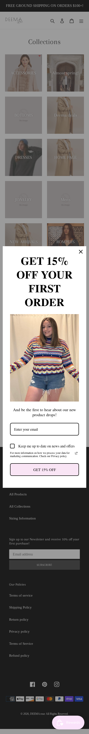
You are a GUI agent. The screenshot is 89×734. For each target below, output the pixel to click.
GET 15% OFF (44, 469)
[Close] (80, 251)
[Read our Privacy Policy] (76, 453)
